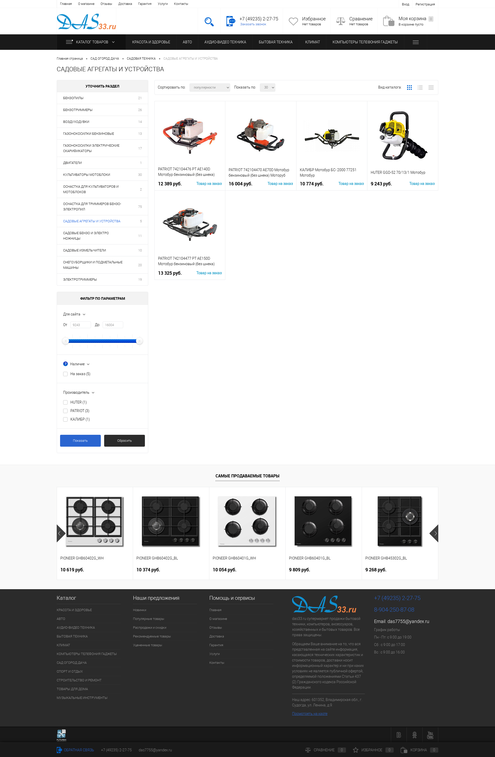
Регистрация (425, 4)
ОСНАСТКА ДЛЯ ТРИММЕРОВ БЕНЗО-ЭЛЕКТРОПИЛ (92, 206)
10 (140, 250)
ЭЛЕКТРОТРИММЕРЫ (80, 279)
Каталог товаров (92, 42)
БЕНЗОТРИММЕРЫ (78, 110)
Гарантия (145, 4)
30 (140, 175)
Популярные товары (148, 619)
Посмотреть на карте (309, 714)
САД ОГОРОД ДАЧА (72, 663)
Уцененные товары (147, 645)
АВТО (187, 42)
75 (140, 207)
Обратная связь (78, 750)
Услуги (163, 4)
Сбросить (124, 441)
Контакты (181, 4)
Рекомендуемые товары (152, 636)
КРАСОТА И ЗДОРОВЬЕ (151, 42)
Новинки (139, 610)
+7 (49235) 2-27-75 (116, 750)
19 (140, 279)
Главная (66, 4)
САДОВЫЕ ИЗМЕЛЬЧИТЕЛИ (84, 250)
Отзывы (106, 4)
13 (140, 134)
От (65, 325)
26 (140, 110)
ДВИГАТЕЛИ (72, 163)
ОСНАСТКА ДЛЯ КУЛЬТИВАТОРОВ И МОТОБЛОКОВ (91, 189)
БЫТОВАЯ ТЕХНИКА (276, 42)
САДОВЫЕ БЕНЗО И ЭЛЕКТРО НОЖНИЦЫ (86, 235)
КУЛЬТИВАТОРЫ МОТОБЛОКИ (86, 175)
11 (140, 236)
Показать (80, 441)
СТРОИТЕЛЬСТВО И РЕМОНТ (79, 680)
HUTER (78, 402)
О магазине (86, 4)
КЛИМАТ (312, 42)
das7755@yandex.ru (408, 621)
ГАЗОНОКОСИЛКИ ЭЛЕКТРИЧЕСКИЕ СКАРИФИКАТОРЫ (91, 148)
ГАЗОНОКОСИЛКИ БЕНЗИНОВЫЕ (88, 134)
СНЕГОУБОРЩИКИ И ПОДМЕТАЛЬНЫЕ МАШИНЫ (92, 265)
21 (140, 98)
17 (140, 148)
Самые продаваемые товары (247, 476)
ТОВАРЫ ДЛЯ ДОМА (72, 689)
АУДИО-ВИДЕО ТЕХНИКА (225, 42)
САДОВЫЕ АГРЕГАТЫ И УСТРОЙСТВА (91, 221)
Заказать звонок (253, 24)
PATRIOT (79, 411)
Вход (405, 4)
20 (140, 265)
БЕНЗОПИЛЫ (73, 98)
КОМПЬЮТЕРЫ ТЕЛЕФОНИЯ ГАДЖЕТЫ (365, 42)
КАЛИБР (80, 419)
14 (140, 122)
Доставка (125, 4)
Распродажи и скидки (149, 627)
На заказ (80, 374)
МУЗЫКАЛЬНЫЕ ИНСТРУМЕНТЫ (82, 698)
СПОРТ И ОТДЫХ (70, 671)
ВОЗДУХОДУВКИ (76, 122)
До (97, 325)
